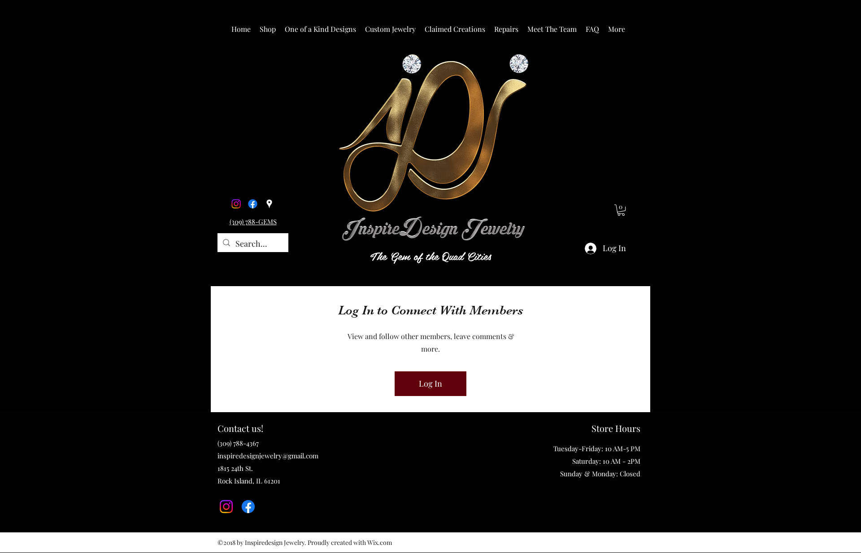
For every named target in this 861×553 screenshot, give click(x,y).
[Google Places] (269, 204)
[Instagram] (236, 204)
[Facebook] (253, 204)
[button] (267, 29)
